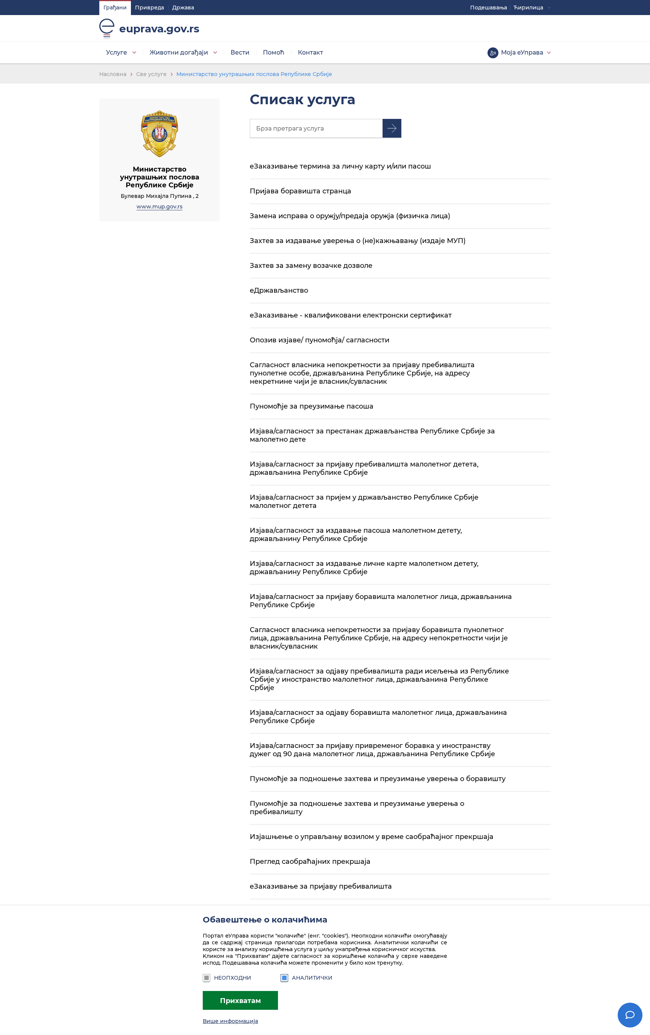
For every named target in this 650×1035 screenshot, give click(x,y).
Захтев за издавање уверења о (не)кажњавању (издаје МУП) (358, 241)
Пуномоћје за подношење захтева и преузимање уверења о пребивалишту (357, 807)
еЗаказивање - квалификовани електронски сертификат (351, 315)
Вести (240, 52)
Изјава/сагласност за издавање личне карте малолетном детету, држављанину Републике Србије (364, 567)
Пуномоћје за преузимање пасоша (312, 406)
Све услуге (151, 74)
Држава (183, 7)
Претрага (392, 128)
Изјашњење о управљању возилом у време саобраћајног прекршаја (372, 836)
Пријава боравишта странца (300, 191)
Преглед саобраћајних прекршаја (310, 861)
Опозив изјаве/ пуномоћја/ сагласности (319, 340)
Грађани (115, 7)
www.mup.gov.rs (159, 206)
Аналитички (312, 977)
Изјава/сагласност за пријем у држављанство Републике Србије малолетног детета (364, 501)
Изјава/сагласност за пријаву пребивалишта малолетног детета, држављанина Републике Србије (364, 468)
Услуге (116, 52)
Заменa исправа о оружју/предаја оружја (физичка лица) (350, 216)
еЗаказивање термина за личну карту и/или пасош (340, 166)
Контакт (310, 52)
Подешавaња (488, 7)
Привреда (149, 7)
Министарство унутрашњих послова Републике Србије (254, 74)
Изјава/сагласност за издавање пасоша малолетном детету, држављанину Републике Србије (356, 534)
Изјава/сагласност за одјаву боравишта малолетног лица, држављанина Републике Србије (378, 716)
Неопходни (232, 977)
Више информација (230, 1021)
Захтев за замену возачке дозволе (311, 265)
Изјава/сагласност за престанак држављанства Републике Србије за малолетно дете (372, 435)
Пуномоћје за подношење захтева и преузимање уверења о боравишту (378, 779)
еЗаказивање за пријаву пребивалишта (321, 886)
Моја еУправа (522, 52)
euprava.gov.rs (159, 28)
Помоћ (273, 52)
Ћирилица (528, 7)
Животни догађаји (179, 52)
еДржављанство (279, 290)
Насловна (112, 74)
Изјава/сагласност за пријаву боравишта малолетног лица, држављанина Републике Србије (381, 601)
